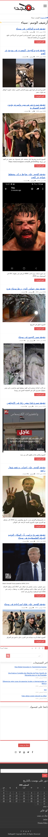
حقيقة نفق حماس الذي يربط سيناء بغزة (26, 288)
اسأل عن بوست (24, 745)
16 (44, 798)
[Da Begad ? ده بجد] (24, 6)
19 (24, 798)
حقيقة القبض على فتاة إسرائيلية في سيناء (24, 604)
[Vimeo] (20, 752)
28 (10, 801)
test (45, 690)
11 (31, 795)
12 (24, 795)
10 (38, 795)
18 (31, 798)
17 (38, 798)
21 (10, 798)
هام (28, 340)
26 (24, 801)
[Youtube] (24, 752)
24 (38, 801)
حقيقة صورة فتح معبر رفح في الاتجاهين (26, 403)
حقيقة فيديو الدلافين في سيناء (30, 28)
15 (4, 795)
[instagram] (15, 752)
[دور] (8, 656)
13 (16, 795)
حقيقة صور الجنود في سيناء (32, 337)
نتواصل (45, 819)
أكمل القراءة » (40, 42)
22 (4, 798)
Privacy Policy (43, 823)
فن (32, 111)
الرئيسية (43, 18)
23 (44, 801)
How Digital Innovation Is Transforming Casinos (31, 667)
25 (31, 801)
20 (16, 798)
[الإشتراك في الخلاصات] (1, 22)
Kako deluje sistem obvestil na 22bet (34, 696)
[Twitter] (28, 752)
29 (4, 801)
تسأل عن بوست (42, 816)
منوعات (31, 292)
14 (10, 795)
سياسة (31, 32)
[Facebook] (32, 752)
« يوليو (45, 806)
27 (16, 801)
